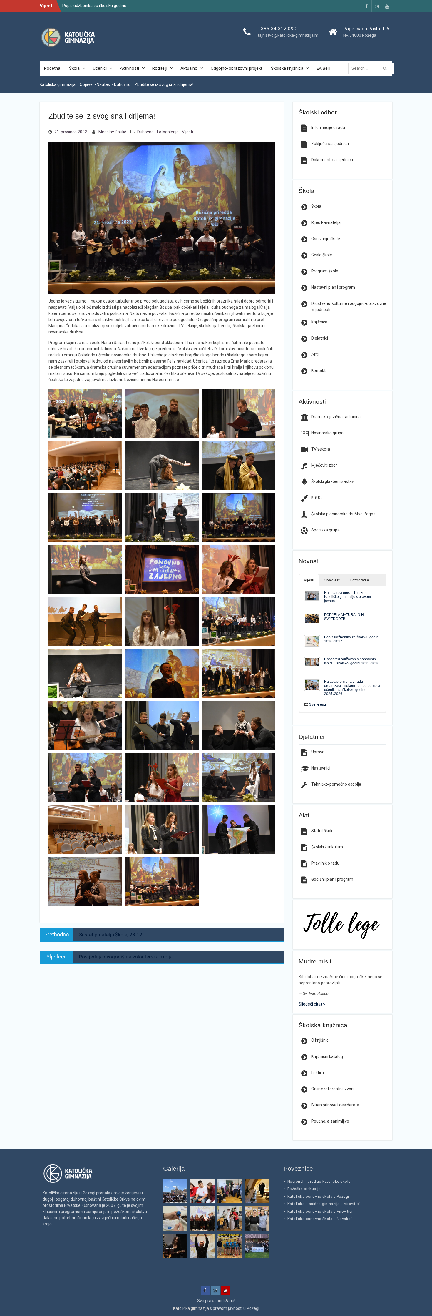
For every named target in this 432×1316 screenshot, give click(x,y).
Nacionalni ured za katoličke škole (319, 1181)
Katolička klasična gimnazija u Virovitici (323, 1204)
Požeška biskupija (304, 1189)
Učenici (100, 68)
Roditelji (159, 68)
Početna (52, 68)
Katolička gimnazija (191, 1308)
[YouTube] (387, 6)
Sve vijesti (317, 704)
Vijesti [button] (309, 580)
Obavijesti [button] (332, 580)
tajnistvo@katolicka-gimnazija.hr (288, 35)
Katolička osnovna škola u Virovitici (320, 1211)
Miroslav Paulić (112, 131)
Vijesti (187, 131)
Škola (74, 68)
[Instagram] (377, 6)
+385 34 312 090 (277, 28)
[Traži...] (372, 68)
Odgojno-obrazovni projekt (236, 68)
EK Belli (323, 68)
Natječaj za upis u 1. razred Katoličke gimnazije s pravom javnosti (347, 597)
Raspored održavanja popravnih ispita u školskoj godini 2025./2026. (352, 661)
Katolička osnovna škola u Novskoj (319, 1219)
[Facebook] (366, 6)
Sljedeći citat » (312, 1004)
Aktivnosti (129, 68)
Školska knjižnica (287, 68)
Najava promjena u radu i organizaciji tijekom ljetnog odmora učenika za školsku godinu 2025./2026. (352, 687)
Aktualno (188, 68)
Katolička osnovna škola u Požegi (318, 1196)
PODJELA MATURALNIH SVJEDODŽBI (344, 617)
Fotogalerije (168, 131)
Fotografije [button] (359, 580)
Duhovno (145, 131)
